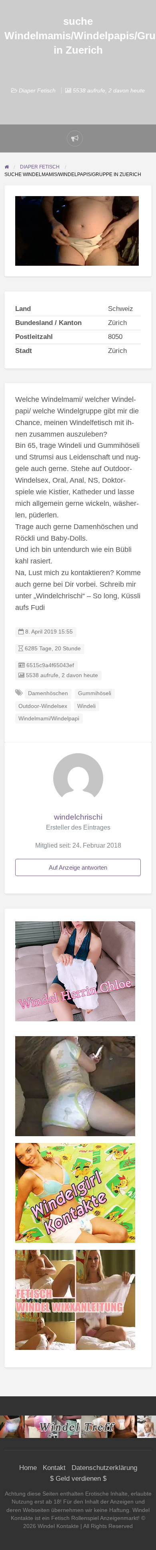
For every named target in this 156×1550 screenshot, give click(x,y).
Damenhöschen (48, 693)
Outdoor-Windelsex (42, 706)
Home (28, 1468)
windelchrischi (78, 817)
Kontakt (54, 1468)
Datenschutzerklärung (104, 1468)
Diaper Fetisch (37, 90)
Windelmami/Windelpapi (48, 719)
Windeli (86, 706)
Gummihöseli (94, 693)
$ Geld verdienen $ (78, 1478)
